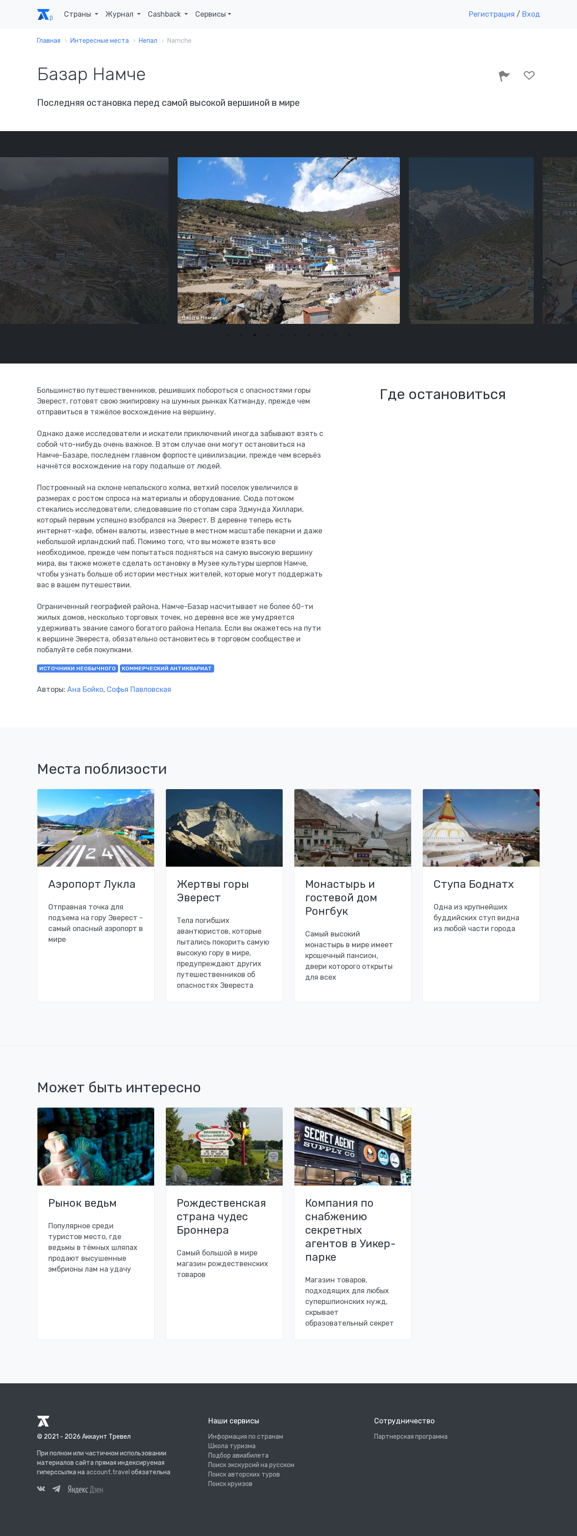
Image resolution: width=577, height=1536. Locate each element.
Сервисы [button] (210, 14)
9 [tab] (335, 335)
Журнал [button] (120, 14)
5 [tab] (281, 335)
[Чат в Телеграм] (56, 1490)
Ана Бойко (85, 689)
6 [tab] (295, 335)
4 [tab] (268, 335)
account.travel (108, 1472)
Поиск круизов (230, 1484)
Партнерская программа (411, 1437)
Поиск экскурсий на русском (251, 1465)
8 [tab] (322, 335)
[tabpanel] (289, 240)
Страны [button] (78, 14)
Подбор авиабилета (238, 1455)
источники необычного (77, 668)
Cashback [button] (165, 14)
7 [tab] (308, 335)
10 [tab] (349, 335)
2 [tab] (241, 335)
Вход (531, 14)
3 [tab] (254, 335)
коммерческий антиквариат (167, 668)
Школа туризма (232, 1446)
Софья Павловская (139, 689)
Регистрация (492, 14)
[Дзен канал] (85, 1489)
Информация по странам (245, 1437)
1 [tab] (227, 335)
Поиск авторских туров (244, 1474)
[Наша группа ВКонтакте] (41, 1490)
